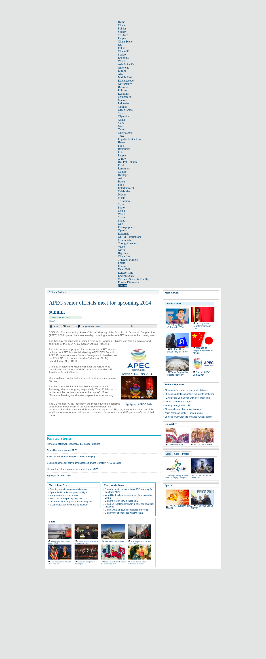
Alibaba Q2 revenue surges (178, 401)
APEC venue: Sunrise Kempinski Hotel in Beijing (71, 456)
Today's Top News (174, 384)
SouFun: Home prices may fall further (177, 350)
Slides (121, 220)
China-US (124, 51)
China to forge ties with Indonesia (121, 501)
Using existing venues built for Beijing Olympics (176, 477)
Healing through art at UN (177, 405)
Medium (90, 326)
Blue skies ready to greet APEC (62, 450)
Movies (122, 194)
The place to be (204, 444)
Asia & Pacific (126, 64)
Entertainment (126, 188)
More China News (58, 485)
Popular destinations (129, 139)
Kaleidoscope (126, 80)
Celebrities (124, 191)
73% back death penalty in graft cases (68, 498)
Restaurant (124, 148)
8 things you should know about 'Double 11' (59, 543)
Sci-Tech (123, 35)
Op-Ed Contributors (129, 236)
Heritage (123, 175)
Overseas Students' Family (133, 279)
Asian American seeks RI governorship (184, 413)
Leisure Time (125, 272)
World (121, 61)
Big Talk (123, 253)
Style (121, 204)
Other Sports (125, 132)
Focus (121, 262)
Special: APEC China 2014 (136, 373)
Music (121, 197)
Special (168, 485)
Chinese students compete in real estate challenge (189, 394)
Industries (123, 103)
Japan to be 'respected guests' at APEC (203, 350)
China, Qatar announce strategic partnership (127, 510)
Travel (121, 135)
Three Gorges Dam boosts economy (178, 373)
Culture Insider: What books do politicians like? (86, 543)
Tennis (122, 129)
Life (120, 152)
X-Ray (122, 158)
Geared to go (177, 444)
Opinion (122, 106)
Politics (122, 28)
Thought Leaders (128, 243)
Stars (121, 122)
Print (56, 326)
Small (97, 326)
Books (121, 181)
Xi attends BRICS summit (202, 507)
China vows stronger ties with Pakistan (124, 513)
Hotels (121, 142)
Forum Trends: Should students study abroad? (137, 563)
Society (122, 31)
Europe (122, 70)
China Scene (125, 41)
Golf (120, 126)
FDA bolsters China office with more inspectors (187, 398)
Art (120, 178)
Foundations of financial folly (64, 495)
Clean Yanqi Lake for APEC (114, 542)
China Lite (124, 256)
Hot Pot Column (127, 161)
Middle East (125, 77)
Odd (120, 223)
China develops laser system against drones (186, 390)
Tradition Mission (128, 259)
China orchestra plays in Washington (183, 409)
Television (124, 201)
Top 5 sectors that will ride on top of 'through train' (113, 563)
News (121, 249)
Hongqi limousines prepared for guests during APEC (72, 469)
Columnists (124, 240)
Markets (122, 100)
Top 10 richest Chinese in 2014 (175, 326)
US (120, 44)
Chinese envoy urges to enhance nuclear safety (188, 417)
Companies (124, 96)
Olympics (123, 116)
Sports (121, 113)
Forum (122, 266)
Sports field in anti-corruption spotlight (68, 492)
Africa (121, 74)
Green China (125, 109)
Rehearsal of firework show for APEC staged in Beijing (73, 444)
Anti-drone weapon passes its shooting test (71, 501)
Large (84, 326)
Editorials (123, 233)
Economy (123, 57)
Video (121, 246)
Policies (122, 90)
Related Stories (59, 438)
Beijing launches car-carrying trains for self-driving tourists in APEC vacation (84, 463)
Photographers (126, 227)
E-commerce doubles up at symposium (69, 504)
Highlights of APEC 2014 (139, 404)
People (122, 38)
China (121, 25)
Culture (122, 171)
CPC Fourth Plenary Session (178, 507)
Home (121, 22)
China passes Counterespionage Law (202, 326)
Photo (121, 207)
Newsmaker (125, 83)
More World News (114, 485)
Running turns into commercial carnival (69, 489)
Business (123, 87)
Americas (123, 67)
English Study (126, 275)
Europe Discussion (129, 282)
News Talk (124, 269)
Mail (68, 326)
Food (121, 145)
